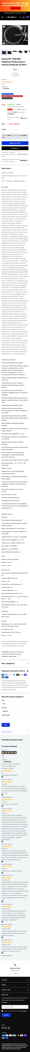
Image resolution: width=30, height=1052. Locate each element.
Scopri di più (15, 8)
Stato (3, 700)
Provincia (4, 707)
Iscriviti (6, 1015)
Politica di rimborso (7, 732)
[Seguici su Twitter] (6, 1028)
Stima (5, 725)
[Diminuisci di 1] (9, 129)
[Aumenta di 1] (17, 129)
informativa (24, 1011)
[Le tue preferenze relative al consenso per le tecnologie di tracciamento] (1, 789)
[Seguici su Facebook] (3, 1028)
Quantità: (4, 129)
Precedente (5, 768)
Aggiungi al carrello (15, 143)
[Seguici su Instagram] (9, 1028)
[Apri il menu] (2, 17)
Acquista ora (15, 148)
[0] (27, 17)
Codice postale (6, 715)
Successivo (11, 768)
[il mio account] (24, 17)
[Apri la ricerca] (21, 17)
